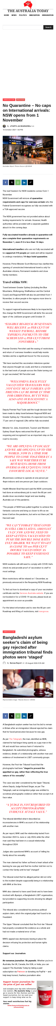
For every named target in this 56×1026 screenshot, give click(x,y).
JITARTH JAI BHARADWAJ (20, 126)
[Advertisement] (28, 69)
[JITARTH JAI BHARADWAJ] (5, 126)
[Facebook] (5, 182)
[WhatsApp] (18, 182)
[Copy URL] (30, 182)
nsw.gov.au (44, 611)
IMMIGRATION (9, 100)
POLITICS (20, 100)
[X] (11, 182)
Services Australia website (31, 593)
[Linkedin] (24, 182)
